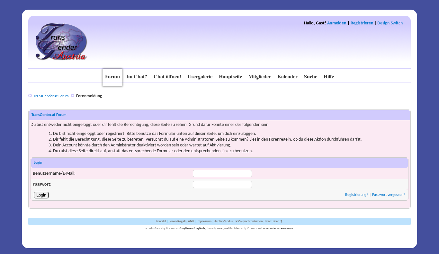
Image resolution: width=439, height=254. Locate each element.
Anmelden (336, 23)
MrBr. (220, 228)
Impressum (204, 221)
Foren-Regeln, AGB (181, 221)
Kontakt (161, 221)
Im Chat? (136, 76)
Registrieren (362, 23)
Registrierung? (356, 195)
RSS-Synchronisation (249, 221)
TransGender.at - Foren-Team (278, 228)
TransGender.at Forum (51, 96)
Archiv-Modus (223, 221)
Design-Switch (390, 23)
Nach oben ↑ (274, 221)
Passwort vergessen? (388, 195)
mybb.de (200, 228)
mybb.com (187, 228)
